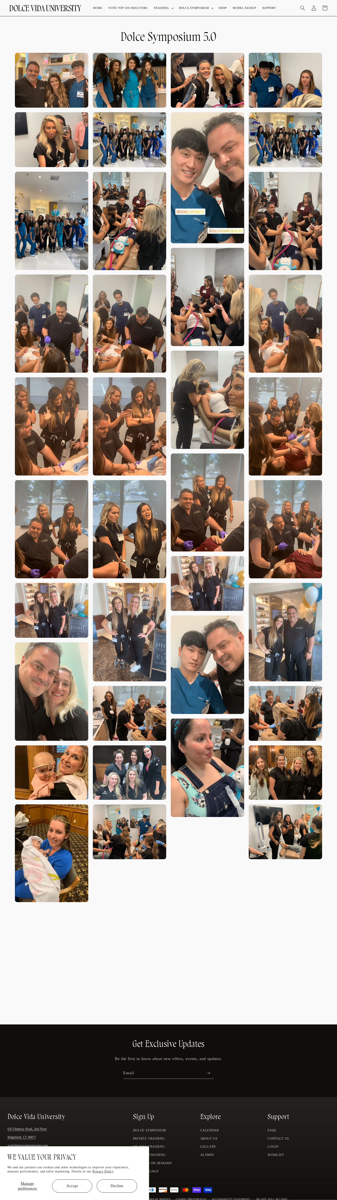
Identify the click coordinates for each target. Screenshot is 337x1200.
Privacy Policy (102, 1171)
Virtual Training (149, 1155)
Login (273, 1147)
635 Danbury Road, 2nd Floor (27, 1129)
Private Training (149, 1139)
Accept (72, 1185)
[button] (163, 8)
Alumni (207, 1155)
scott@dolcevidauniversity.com (28, 1145)
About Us (209, 1139)
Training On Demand (152, 1163)
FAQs (272, 1130)
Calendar (209, 1130)
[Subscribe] (208, 1073)
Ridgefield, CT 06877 (22, 1137)
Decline (116, 1185)
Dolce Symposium (149, 1130)
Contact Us (278, 1139)
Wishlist (276, 1155)
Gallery (208, 1147)
